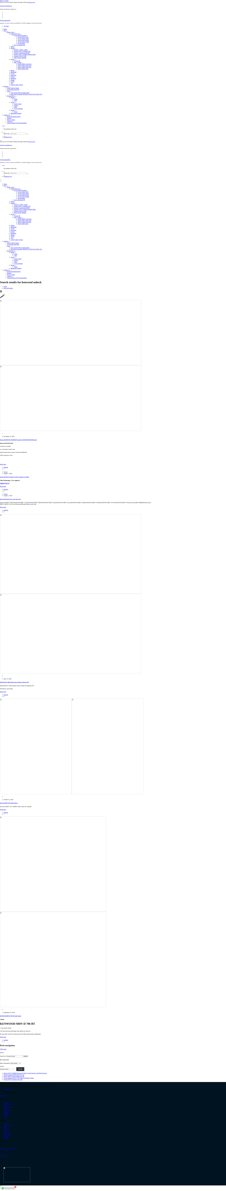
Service (6, 1105)
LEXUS (6, 1133)
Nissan (12, 70)
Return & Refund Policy (14, 116)
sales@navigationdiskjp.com (6, 5)
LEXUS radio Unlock (17, 85)
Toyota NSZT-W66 (23, 38)
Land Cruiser (17, 104)
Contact (6, 1117)
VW (12, 83)
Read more (3, 464)
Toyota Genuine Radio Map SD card (14, 1075)
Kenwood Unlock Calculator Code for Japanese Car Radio (14, 477)
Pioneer (13, 48)
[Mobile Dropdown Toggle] (21, 34)
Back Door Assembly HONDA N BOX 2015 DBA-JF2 (26, 94)
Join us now (31, 2)
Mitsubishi (13, 72)
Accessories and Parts (13, 89)
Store (5, 1130)
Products (6, 86)
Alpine (12, 46)
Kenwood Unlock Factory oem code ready (10, 499)
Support (6, 1112)
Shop (5, 30)
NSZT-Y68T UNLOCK (24, 65)
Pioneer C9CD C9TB (20, 56)
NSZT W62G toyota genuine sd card (14, 1076)
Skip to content (4, 1)
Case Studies (7, 1107)
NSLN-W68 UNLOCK (24, 67)
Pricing (6, 1109)
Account (6, 26)
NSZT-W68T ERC (23, 69)
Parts (8, 91)
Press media (7, 1113)
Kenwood (13, 75)
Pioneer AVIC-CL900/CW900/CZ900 (24, 54)
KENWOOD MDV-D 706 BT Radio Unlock (10, 1016)
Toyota (12, 59)
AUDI (12, 81)
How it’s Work (8, 1104)
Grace (15, 99)
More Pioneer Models (20, 58)
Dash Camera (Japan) (13, 88)
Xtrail (15, 112)
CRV (15, 100)
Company (6, 1102)
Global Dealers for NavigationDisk (17, 123)
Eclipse (13, 77)
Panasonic (13, 78)
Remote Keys (11, 96)
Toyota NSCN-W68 (23, 42)
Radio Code (10, 32)
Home (5, 29)
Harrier (16, 105)
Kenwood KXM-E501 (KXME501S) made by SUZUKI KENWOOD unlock (18, 440)
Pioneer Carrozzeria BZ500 (21, 53)
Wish (15, 107)
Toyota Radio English (20, 35)
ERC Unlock (17, 62)
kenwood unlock (8, 288)
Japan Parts (7, 1136)
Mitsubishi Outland (16, 113)
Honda (12, 80)
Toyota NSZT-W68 (23, 40)
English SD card (15, 34)
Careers (6, 1115)
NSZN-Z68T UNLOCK (25, 64)
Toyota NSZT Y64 (23, 37)
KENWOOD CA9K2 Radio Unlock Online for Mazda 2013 (14, 682)
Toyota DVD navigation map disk (13, 1079)
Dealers (9, 118)
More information (5, 1063)
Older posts (3, 1049)
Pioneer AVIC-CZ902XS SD (22, 51)
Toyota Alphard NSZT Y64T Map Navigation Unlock (19, 1078)
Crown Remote (18, 108)
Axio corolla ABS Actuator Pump (20, 93)
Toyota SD (17, 61)
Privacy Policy (11, 120)
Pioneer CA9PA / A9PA (21, 50)
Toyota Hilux (21, 43)
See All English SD (19, 45)
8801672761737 (5, 483)
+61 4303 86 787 (5, 1155)
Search (2, 1066)
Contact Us (7, 115)
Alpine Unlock (8, 1125)
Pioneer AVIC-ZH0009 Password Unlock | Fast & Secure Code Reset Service (25, 1073)
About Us (10, 121)
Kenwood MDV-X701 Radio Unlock (9, 803)
